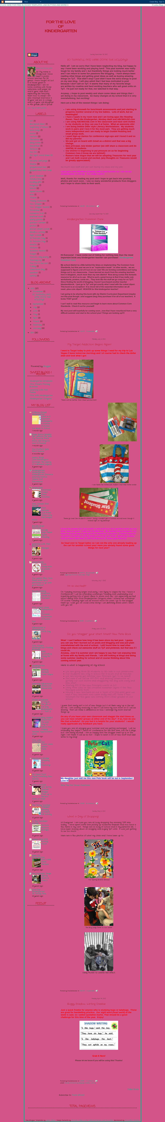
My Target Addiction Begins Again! (89, 344)
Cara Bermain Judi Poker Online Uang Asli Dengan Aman (42, 514)
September (38, 304)
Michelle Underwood (79, 1120)
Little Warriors (39, 784)
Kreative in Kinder (40, 758)
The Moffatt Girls (40, 449)
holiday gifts (35, 182)
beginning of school (71, 575)
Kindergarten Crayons (40, 398)
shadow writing (90, 1083)
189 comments (91, 206)
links (32, 194)
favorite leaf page (38, 160)
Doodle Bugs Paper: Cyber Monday (46, 533)
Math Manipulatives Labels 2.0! (46, 568)
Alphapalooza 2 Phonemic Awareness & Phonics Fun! (42, 615)
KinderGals (37, 487)
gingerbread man (38, 167)
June (35, 310)
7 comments (90, 331)
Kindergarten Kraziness (41, 381)
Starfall (33, 244)
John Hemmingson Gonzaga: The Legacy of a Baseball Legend (41, 462)
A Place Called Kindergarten (39, 413)
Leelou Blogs (158, 5)
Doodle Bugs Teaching (38, 527)
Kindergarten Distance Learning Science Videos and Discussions (42, 478)
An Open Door (39, 774)
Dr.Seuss (34, 149)
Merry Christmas (38, 201)
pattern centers (38, 222)
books (32, 133)
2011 (32, 332)
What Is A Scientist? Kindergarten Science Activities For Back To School (42, 422)
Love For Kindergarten (38, 890)
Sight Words (35, 235)
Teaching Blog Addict (42, 717)
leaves (33, 188)
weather (34, 272)
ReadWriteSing (39, 591)
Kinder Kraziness (40, 699)
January (37, 328)
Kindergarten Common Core (85, 219)
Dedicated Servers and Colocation (100, 1120)
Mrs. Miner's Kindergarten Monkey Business (42, 647)
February (37, 324)
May (35, 314)
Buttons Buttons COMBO (45, 827)
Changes (45, 548)
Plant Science (38, 451)
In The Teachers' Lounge (39, 822)
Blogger (47, 366)
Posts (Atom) (78, 1095)
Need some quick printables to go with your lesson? (42, 583)
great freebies (36, 175)
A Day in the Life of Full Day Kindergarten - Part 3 (46, 707)
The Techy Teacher (41, 805)
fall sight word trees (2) (41, 155)
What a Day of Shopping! (83, 816)
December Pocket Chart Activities (46, 493)
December (35, 145)
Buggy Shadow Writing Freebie (86, 1004)
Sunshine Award (37, 250)
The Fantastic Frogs (41, 873)
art (31, 121)
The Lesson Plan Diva (42, 578)
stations (34, 247)
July (35, 307)
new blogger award (39, 207)
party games (36, 219)
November (35, 210)
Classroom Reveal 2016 (46, 687)
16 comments (90, 803)
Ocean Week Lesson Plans (47, 746)
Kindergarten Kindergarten (38, 471)
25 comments (90, 573)
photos (33, 225)
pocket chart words (39, 229)
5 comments (89, 621)
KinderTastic (38, 562)
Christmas (34, 139)
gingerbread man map (41, 170)
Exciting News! (44, 842)
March (33, 197)
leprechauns (36, 191)
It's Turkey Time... (39, 893)
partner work (36, 216)
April (35, 317)
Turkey (33, 266)
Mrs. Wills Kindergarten (38, 741)
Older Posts (133, 1089)
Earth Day (46, 631)
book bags (81, 575)
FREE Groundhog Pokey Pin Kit (46, 655)
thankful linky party (39, 257)
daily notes (35, 142)
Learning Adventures (42, 683)
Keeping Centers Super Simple (47, 672)
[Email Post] (97, 206)
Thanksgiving (36, 260)
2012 (32, 288)
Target (88, 575)
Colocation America (132, 1120)
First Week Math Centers (46, 862)
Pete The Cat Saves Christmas (75, 785)
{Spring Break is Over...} (45, 878)
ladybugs (81, 1083)
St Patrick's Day (37, 238)
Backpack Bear (37, 124)
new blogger (36, 204)
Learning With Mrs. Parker (38, 391)
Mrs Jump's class (40, 607)
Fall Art (33, 152)
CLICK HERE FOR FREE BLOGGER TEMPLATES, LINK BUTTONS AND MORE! (34, 5)
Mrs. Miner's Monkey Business (39, 385)
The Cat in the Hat (39, 263)
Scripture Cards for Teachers (46, 595)
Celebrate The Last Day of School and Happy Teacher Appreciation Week (42, 726)
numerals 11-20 (37, 213)
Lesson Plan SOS (40, 839)
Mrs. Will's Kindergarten (41, 395)
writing (33, 275)
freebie (67, 1083)
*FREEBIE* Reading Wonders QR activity (46, 811)
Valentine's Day (37, 269)
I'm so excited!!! (76, 586)
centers (33, 136)
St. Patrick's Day (37, 241)
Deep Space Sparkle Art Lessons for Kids (42, 435)
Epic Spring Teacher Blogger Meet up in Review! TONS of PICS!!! (41, 793)
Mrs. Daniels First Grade (40, 504)
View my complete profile (37, 108)
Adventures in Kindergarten (38, 628)
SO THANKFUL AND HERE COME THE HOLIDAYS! (97, 60)
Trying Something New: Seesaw (42, 777)
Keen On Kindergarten (38, 856)
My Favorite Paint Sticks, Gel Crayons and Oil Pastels (41, 441)
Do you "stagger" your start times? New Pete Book (99, 634)
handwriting (74, 1083)
